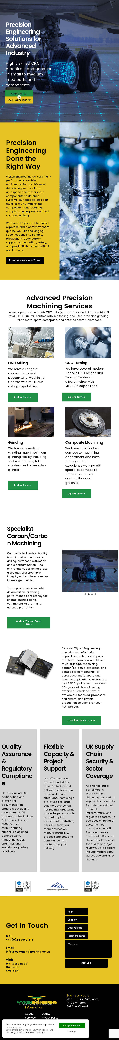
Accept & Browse (72, 1025)
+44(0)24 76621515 (19, 939)
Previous (67, 569)
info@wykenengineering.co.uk (28, 951)
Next (114, 569)
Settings (72, 1031)
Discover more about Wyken (25, 260)
